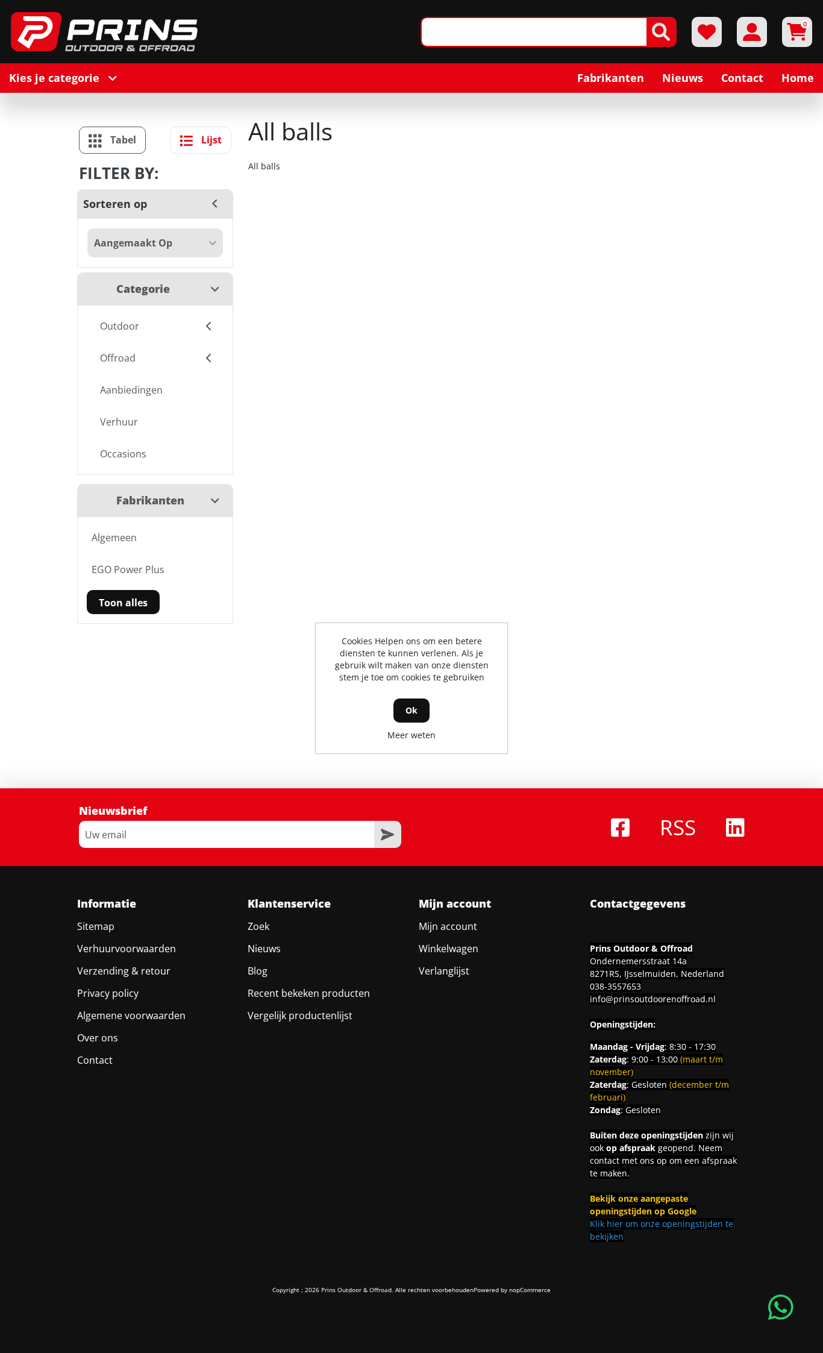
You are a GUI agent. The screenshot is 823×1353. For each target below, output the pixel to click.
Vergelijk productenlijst (300, 1015)
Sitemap (95, 926)
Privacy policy (108, 993)
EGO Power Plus (128, 569)
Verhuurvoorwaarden (126, 948)
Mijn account (448, 926)
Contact (95, 1060)
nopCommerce (530, 1290)
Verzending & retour (124, 971)
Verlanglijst (444, 971)
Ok (411, 710)
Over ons (97, 1037)
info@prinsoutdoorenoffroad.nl (653, 999)
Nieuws (264, 948)
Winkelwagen (448, 948)
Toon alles (123, 602)
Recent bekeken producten (309, 993)
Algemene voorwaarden (131, 1015)
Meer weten (411, 735)
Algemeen (114, 537)
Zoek (258, 926)
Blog (258, 971)
